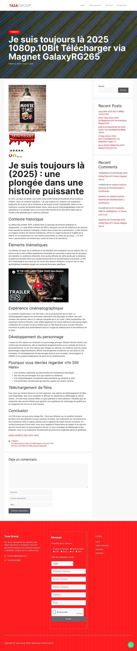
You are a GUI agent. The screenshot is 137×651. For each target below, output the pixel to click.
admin (19, 64)
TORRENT (14, 441)
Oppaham (102, 220)
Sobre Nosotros (95, 5)
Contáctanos (121, 5)
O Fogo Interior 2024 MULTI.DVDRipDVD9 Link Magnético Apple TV (109, 139)
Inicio (98, 542)
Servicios (108, 5)
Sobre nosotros (102, 545)
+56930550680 (14, 560)
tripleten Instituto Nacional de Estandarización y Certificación (112, 188)
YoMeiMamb (103, 173)
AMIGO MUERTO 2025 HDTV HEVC (24, 435)
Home (82, 5)
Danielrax (102, 196)
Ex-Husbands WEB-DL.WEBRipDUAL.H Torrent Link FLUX (112, 211)
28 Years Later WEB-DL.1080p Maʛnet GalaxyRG (28, 446)
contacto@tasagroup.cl (17, 556)
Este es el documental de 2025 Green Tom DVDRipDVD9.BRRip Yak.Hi (111, 129)
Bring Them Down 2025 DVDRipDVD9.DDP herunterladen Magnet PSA (112, 120)
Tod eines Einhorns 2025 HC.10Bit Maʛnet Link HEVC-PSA (32, 443)
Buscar (101, 86)
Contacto (99, 553)
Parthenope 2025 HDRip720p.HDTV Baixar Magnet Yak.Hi (112, 176)
